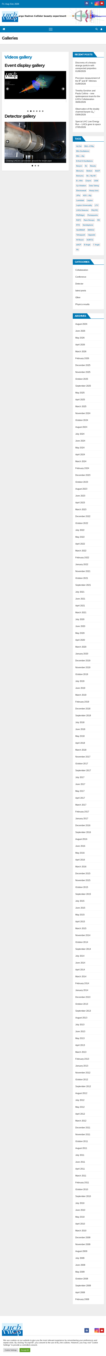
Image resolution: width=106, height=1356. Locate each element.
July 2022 (80, 530)
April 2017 (80, 798)
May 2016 (80, 853)
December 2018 (82, 709)
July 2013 (80, 1024)
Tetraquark (80, 235)
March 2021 (80, 612)
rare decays (89, 220)
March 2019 (80, 695)
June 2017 (80, 784)
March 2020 (80, 647)
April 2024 (80, 454)
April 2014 (80, 970)
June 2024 (80, 441)
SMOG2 (91, 230)
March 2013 (80, 1052)
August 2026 (81, 324)
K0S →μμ (87, 195)
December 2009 (82, 1237)
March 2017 (80, 805)
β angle (87, 245)
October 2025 (81, 379)
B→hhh (79, 181)
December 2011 (82, 1128)
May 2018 (80, 736)
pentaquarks (93, 215)
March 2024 (80, 461)
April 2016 (80, 860)
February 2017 (82, 812)
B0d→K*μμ (89, 146)
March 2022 (80, 551)
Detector (79, 284)
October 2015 (81, 887)
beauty (93, 166)
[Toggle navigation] (50, 29)
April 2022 (80, 544)
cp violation (81, 186)
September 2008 (83, 1285)
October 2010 (81, 1189)
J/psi (78, 195)
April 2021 (80, 606)
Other (78, 297)
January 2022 (81, 564)
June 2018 (80, 729)
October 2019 (81, 674)
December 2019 (82, 660)
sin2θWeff (80, 230)
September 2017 (83, 770)
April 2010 (80, 1224)
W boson (80, 240)
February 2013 (82, 1059)
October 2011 (81, 1141)
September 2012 (83, 1086)
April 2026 (80, 345)
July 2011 (79, 1155)
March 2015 (80, 928)
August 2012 (81, 1093)
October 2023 (81, 482)
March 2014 (80, 976)
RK (98, 220)
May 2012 (80, 1107)
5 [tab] (39, 111)
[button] (97, 29)
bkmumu (80, 171)
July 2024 (80, 434)
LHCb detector (82, 210)
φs (77, 250)
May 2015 (80, 915)
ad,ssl (78, 146)
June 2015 (80, 908)
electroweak (81, 190)
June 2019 (80, 688)
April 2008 (80, 1292)
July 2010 (80, 1203)
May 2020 (80, 633)
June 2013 (80, 1031)
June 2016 (80, 846)
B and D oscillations (84, 161)
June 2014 (80, 963)
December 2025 (82, 365)
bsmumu (80, 176)
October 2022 (81, 523)
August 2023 (81, 489)
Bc (86, 166)
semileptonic (88, 225)
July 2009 (80, 1258)
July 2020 (80, 619)
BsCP (97, 171)
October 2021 (81, 578)
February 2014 (82, 983)
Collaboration (81, 270)
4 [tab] (36, 111)
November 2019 (82, 667)
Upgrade (91, 235)
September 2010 (83, 1196)
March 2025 (80, 406)
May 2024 (80, 448)
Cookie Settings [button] (11, 1350)
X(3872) (90, 240)
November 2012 (82, 1073)
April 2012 (80, 1114)
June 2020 (80, 626)
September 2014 (83, 949)
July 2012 (80, 1100)
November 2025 (82, 372)
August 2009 (81, 1251)
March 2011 (80, 1176)
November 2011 (82, 1134)
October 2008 (81, 1279)
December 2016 (82, 825)
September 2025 (83, 386)
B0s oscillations (82, 151)
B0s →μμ (80, 156)
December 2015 (82, 873)
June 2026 (80, 331)
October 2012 (81, 1079)
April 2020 (80, 640)
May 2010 (80, 1217)
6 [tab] (42, 111)
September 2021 (83, 585)
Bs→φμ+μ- (91, 176)
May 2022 (80, 537)
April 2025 (80, 399)
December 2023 (82, 475)
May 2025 (80, 393)
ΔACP (78, 245)
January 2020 (81, 654)
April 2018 (80, 743)
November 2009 (82, 1244)
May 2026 (80, 338)
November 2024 (82, 413)
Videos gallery (18, 57)
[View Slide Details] (35, 142)
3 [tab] (34, 111)
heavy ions (93, 190)
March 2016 (80, 867)
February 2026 (82, 358)
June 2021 (80, 599)
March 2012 (80, 1121)
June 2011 (80, 1162)
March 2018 (80, 750)
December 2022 (82, 516)
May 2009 (80, 1272)
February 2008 (82, 1299)
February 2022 (82, 557)
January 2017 (81, 818)
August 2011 (81, 1148)
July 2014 (80, 956)
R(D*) (78, 220)
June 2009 (80, 1265)
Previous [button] (8, 89)
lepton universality (84, 205)
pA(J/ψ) (94, 210)
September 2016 (83, 832)
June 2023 (80, 496)
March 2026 (80, 351)
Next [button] (63, 89)
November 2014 (82, 935)
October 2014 (81, 942)
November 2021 (82, 571)
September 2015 (83, 894)
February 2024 (82, 468)
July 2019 (80, 681)
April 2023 (80, 503)
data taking (94, 186)
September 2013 (83, 1011)
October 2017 (81, 763)
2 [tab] (31, 111)
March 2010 (80, 1231)
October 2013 (81, 1004)
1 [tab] (28, 111)
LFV (96, 205)
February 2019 (82, 702)
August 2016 (81, 839)
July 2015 (80, 901)
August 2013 (81, 1018)
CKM (96, 181)
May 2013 (80, 1038)
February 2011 (82, 1182)
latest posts (80, 290)
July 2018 (80, 722)
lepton (90, 200)
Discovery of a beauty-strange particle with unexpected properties (85, 65)
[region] (35, 89)
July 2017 (80, 777)
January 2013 (81, 1066)
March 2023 (80, 509)
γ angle (96, 245)
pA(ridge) (80, 215)
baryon (79, 166)
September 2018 (83, 715)
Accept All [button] (25, 1350)
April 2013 (80, 1045)
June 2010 (80, 1210)
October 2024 (81, 420)
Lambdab (80, 200)
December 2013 (82, 997)
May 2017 (80, 791)
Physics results (82, 304)
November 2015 (82, 880)
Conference (80, 277)
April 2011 (80, 1169)
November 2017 (82, 757)
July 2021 (80, 592)
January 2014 (81, 990)
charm (88, 181)
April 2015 (80, 921)
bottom (89, 171)
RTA (78, 225)
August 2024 (81, 427)
